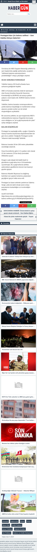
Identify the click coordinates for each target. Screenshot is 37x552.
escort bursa (12, 543)
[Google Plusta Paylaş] (23, 62)
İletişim (29, 521)
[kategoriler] (35, 25)
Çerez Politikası (7, 529)
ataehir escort (8, 545)
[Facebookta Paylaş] (4, 62)
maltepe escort (17, 545)
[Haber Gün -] (18, 7)
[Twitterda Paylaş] (14, 62)
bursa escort (4, 543)
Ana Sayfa (5, 30)
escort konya (15, 549)
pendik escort (27, 545)
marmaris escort (5, 549)
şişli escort (30, 549)
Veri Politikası (6, 533)
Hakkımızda (14, 521)
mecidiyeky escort (5, 551)
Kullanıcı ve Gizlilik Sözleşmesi (22, 533)
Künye (22, 521)
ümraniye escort (19, 547)
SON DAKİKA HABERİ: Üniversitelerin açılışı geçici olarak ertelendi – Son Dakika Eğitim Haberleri (19, 213)
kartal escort (28, 547)
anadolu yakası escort (7, 541)
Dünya (13, 30)
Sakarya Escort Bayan (23, 543)
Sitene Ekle (5, 525)
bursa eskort (33, 541)
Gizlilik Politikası (17, 525)
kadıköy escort (8, 547)
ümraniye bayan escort (21, 541)
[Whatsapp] (32, 62)
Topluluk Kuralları (20, 529)
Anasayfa (5, 521)
